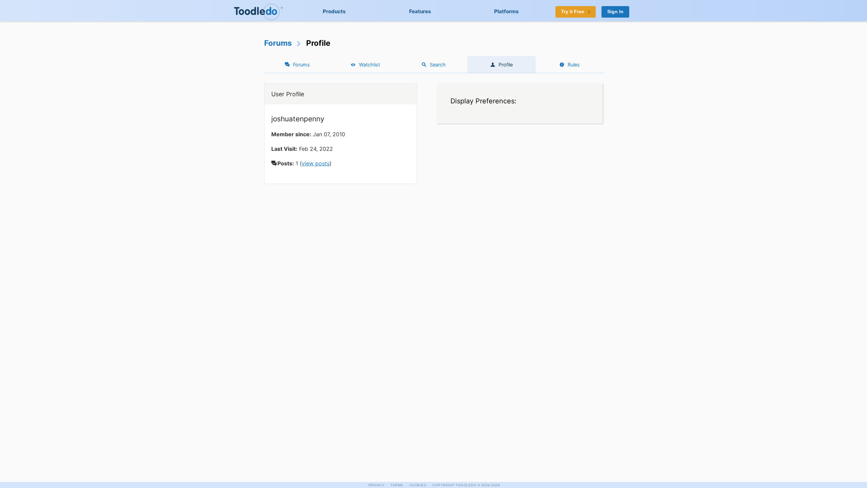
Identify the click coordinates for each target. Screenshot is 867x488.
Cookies (418, 485)
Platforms (506, 11)
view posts (316, 163)
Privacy (376, 485)
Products (334, 11)
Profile (506, 64)
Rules (574, 64)
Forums (278, 42)
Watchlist (369, 64)
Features (420, 11)
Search (438, 64)
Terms (396, 485)
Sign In (615, 11)
